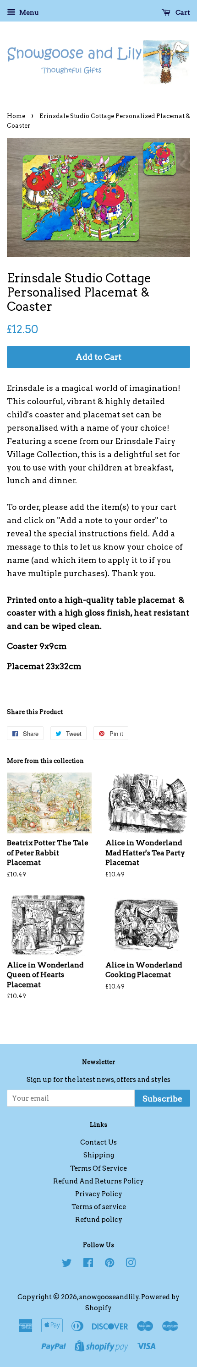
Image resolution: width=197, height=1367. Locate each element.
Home (16, 116)
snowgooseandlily (109, 1297)
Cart (182, 12)
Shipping (98, 1155)
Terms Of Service (98, 1168)
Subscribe (162, 1098)
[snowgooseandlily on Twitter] (67, 1264)
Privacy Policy (98, 1194)
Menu (28, 12)
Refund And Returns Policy (98, 1181)
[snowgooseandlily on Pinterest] (109, 1264)
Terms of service (98, 1207)
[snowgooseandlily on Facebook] (88, 1264)
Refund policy (98, 1220)
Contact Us (98, 1142)
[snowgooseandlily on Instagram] (131, 1264)
